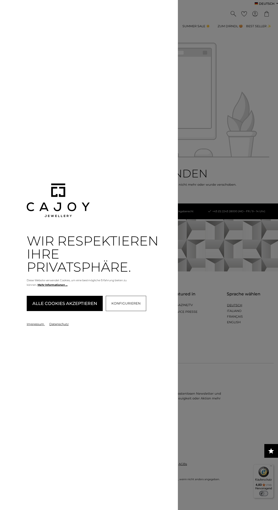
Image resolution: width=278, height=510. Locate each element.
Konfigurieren (126, 303)
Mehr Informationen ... (53, 284)
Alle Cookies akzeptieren (64, 303)
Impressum (36, 324)
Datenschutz (59, 324)
